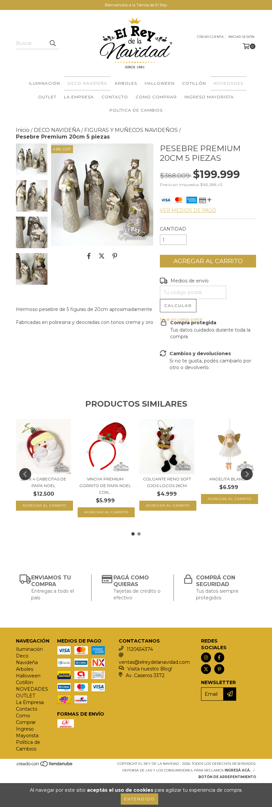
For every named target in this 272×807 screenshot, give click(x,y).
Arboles (126, 83)
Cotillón (194, 83)
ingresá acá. (238, 770)
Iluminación (44, 83)
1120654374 (140, 649)
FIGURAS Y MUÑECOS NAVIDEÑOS (131, 130)
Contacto (115, 96)
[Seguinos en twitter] (206, 669)
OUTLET (47, 96)
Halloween (159, 83)
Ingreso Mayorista (209, 96)
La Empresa (79, 96)
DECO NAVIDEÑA (57, 130)
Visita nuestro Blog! (149, 669)
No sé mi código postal (181, 319)
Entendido (139, 798)
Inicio (23, 130)
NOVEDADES (228, 83)
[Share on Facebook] (89, 255)
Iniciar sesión (241, 37)
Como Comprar (156, 96)
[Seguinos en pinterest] (219, 669)
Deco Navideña (87, 83)
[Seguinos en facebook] (219, 657)
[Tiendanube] (45, 765)
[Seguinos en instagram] (206, 657)
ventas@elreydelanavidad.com (154, 662)
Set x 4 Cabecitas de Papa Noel (43, 482)
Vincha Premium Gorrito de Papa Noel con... (105, 485)
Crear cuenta (210, 37)
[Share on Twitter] (102, 255)
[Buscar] (52, 43)
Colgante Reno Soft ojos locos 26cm (167, 482)
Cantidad (173, 229)
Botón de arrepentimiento (227, 777)
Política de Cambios (136, 110)
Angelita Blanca (228, 478)
